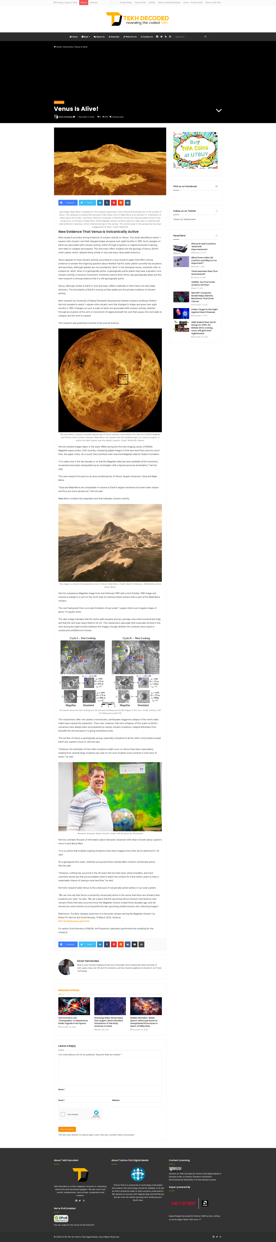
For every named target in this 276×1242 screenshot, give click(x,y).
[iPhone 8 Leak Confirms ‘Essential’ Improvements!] (181, 248)
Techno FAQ (140, 2)
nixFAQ (152, 2)
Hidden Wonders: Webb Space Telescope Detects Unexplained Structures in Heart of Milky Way (144, 1021)
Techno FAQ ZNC (213, 2)
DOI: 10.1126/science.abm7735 (73, 921)
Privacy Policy (126, 2)
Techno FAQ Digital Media (207, 1173)
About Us (100, 37)
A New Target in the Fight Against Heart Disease (204, 311)
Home (75, 37)
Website (116, 1100)
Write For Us (131, 37)
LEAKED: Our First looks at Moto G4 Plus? (203, 283)
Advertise (114, 37)
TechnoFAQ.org (157, 1194)
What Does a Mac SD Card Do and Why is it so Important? (204, 260)
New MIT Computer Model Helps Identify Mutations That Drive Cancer (202, 297)
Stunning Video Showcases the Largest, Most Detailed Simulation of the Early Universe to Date (108, 1021)
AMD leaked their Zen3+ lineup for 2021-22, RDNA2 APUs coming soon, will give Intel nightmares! (203, 328)
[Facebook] (77, 1201)
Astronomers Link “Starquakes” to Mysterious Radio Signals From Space (73, 1020)
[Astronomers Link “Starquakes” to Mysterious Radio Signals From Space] (74, 1006)
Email (61, 1100)
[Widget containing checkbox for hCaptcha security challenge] (80, 1114)
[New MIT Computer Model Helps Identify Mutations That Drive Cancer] (181, 297)
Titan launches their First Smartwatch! (204, 273)
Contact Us (147, 37)
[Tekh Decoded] (138, 19)
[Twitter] (80, 1201)
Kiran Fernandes (66, 117)
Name (61, 1089)
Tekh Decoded (186, 1173)
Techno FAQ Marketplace (169, 2)
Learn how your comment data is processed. (114, 1135)
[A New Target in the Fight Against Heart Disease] (181, 313)
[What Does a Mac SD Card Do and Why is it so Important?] (181, 261)
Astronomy (68, 47)
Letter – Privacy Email (192, 2)
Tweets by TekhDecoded (184, 219)
